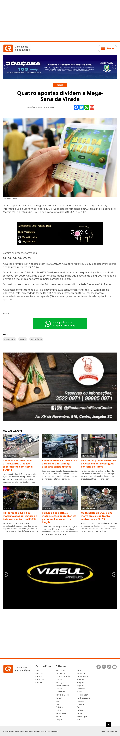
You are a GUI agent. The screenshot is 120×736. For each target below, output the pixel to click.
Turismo (80, 719)
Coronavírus (82, 676)
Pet (78, 707)
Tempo (59, 719)
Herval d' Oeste (62, 695)
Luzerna (80, 704)
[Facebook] (104, 667)
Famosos (81, 689)
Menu (110, 48)
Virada (23, 339)
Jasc (57, 701)
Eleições (80, 682)
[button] (114, 67)
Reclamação (61, 713)
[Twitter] (98, 667)
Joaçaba (80, 701)
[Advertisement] (60, 20)
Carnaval (81, 673)
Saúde (58, 716)
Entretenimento (62, 686)
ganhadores (36, 339)
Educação (60, 682)
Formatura (60, 692)
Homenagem (83, 695)
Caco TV (38, 676)
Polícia (58, 710)
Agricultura (60, 670)
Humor (59, 698)
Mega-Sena (9, 339)
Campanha (60, 673)
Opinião (59, 707)
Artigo (79, 670)
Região (80, 713)
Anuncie (39, 673)
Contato (38, 682)
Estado (59, 689)
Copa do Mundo (63, 676)
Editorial (80, 679)
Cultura (59, 679)
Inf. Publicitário (83, 698)
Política (80, 710)
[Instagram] (109, 667)
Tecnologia (82, 716)
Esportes (81, 686)
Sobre (38, 670)
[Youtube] (114, 667)
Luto (57, 704)
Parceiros (39, 679)
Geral (79, 692)
